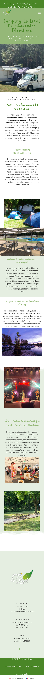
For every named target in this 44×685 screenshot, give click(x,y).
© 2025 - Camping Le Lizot (22, 659)
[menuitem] (16, 678)
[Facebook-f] (19, 649)
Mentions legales (22, 674)
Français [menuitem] (32, 678)
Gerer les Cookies (32, 667)
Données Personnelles (13, 667)
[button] (39, 13)
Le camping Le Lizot (14, 268)
